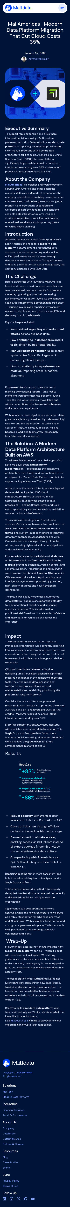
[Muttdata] (18, 1063)
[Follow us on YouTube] (33, 1198)
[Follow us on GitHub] (25, 1198)
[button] (60, 8)
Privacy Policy (11, 1180)
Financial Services (13, 1110)
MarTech (8, 1091)
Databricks (9, 1133)
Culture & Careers (13, 1144)
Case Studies (10, 1162)
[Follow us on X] (18, 1198)
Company (8, 1128)
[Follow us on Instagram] (11, 1198)
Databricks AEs (12, 1139)
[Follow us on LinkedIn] (4, 1198)
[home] (18, 8)
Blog (5, 1157)
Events (7, 1167)
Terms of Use (10, 1186)
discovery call (19, 1020)
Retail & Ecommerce (15, 1115)
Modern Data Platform (16, 1097)
